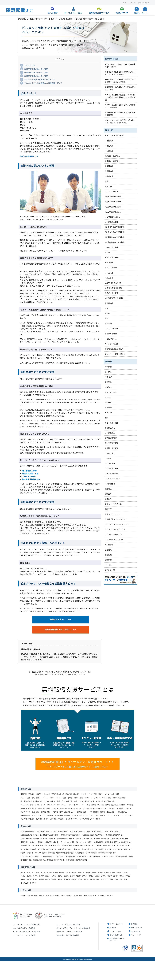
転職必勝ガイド (36, 19)
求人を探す (53, 12)
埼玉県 (43, 872)
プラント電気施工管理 (86, 801)
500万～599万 (55, 895)
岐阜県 (78, 876)
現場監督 (108, 458)
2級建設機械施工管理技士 (114, 242)
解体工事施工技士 (111, 257)
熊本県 (80, 879)
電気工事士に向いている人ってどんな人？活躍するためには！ (58, 674)
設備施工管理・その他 (41, 801)
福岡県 (53, 879)
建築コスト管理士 (97, 849)
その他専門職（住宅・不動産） (91, 819)
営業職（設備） (82, 812)
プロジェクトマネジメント (115, 529)
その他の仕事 (110, 570)
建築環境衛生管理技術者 (114, 349)
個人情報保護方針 (116, 935)
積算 (106, 417)
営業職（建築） (46, 812)
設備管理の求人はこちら (61, 619)
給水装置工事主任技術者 (114, 298)
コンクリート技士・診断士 (115, 354)
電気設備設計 (56, 794)
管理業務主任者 (111, 333)
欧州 (116, 879)
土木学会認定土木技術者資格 (65, 856)
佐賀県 (74, 879)
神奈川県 (30, 872)
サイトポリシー (136, 928)
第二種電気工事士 (29, 470)
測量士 (107, 181)
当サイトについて (129, 3)
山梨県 (66, 876)
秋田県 (23, 876)
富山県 (47, 876)
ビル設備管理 (110, 483)
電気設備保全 (122, 812)
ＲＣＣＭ (38, 853)
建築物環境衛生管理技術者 (103, 842)
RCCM (107, 313)
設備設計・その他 (79, 794)
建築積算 (122, 805)
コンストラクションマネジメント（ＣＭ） (67, 808)
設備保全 (108, 499)
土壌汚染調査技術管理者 (107, 853)
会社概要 (113, 928)
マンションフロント (112, 478)
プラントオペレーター (77, 805)
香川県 (41, 879)
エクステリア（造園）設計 (30, 812)
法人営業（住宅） (42, 819)
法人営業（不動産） (28, 819)
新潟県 (41, 876)
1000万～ (110, 895)
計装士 (107, 308)
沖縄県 (92, 879)
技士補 (107, 252)
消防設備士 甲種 (37, 845)
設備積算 (24, 808)
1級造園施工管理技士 (47, 838)
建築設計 (24, 794)
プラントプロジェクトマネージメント (54, 805)
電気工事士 (109, 278)
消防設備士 (109, 303)
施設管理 (108, 489)
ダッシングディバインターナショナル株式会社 (73, 928)
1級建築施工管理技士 (113, 196)
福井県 (60, 876)
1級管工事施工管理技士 (94, 831)
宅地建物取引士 (111, 338)
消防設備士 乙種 (50, 845)
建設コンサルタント (112, 514)
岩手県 (118, 872)
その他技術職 (94, 812)
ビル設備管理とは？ (30, 156)
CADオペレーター (111, 191)
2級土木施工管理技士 (113, 212)
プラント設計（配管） (95, 794)
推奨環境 (134, 924)
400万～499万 (44, 895)
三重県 (97, 876)
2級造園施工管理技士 (64, 838)
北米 (121, 879)
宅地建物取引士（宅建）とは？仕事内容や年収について (120, 65)
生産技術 (108, 377)
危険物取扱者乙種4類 (113, 283)
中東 (111, 879)
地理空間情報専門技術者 (65, 853)
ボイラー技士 (77, 845)
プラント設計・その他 (64, 797)
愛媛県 (35, 879)
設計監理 (108, 372)
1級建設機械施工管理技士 (114, 237)
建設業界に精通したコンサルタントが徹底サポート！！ (77, 764)
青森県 (112, 872)
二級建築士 (109, 145)
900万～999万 (100, 895)
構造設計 (108, 402)
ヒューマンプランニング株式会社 (69, 924)
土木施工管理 (110, 433)
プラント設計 (110, 463)
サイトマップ (136, 935)
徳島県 (23, 879)
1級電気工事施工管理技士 (114, 227)
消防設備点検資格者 (64, 845)
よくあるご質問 (115, 931)
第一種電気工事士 (109, 845)
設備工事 (108, 494)
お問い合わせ (136, 931)
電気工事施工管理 (111, 443)
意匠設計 (108, 397)
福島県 (35, 876)
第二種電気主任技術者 (46, 849)
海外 (97, 879)
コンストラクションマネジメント (117, 524)
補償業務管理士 (91, 853)
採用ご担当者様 (143, 3)
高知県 (29, 879)
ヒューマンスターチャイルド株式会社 (26, 931)
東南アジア (105, 879)
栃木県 (61, 872)
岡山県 (109, 876)
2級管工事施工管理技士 (113, 831)
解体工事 (108, 509)
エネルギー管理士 (111, 328)
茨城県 (49, 872)
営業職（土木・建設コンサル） (117, 519)
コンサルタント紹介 (73, 12)
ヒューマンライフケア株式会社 (24, 935)
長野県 (72, 876)
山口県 (115, 876)
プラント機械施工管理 (69, 801)
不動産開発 (59, 815)
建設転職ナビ (23, 19)
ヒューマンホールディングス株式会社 (26, 924)
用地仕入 (108, 565)
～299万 (23, 895)
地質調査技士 (79, 853)
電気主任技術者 (111, 267)
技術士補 (108, 323)
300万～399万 (33, 895)
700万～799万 (78, 895)
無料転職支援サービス (99, 12)
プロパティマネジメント (114, 539)
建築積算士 (109, 176)
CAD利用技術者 (72, 842)
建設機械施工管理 (111, 448)
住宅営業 (108, 549)
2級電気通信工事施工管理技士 (93, 835)
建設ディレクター (111, 392)
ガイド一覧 (85, 672)
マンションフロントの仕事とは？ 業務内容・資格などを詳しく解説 (119, 121)
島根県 (121, 876)
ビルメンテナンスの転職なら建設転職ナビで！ (43, 83)
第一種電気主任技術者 (28, 849)
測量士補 (108, 186)
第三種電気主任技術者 (63, 849)
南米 (125, 879)
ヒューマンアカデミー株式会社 (24, 928)
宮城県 (125, 872)
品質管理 (108, 382)
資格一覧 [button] (109, 130)
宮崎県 (86, 879)
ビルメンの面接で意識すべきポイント (39, 79)
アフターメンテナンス (113, 504)
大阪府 (67, 872)
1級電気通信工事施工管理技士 (70, 835)
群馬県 (55, 872)
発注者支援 (32, 808)
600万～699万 (66, 895)
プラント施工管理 (111, 468)
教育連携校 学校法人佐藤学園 (68, 935)
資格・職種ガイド (50, 19)
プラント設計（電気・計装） (31, 797)
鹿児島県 (67, 879)
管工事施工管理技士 (112, 217)
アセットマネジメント (113, 534)
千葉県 (37, 872)
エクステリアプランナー (91, 838)
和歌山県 (81, 872)
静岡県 (84, 876)
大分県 (60, 879)
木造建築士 (109, 151)
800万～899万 (89, 895)
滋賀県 (100, 872)
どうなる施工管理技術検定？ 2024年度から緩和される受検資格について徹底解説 (120, 97)
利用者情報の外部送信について (117, 939)
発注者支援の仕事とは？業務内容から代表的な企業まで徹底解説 (120, 73)
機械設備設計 (67, 794)
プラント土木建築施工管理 (105, 801)
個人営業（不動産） (57, 819)
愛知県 (91, 876)
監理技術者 (109, 262)
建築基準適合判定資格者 (124, 856)
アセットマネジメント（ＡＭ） (83, 815)
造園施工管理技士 (111, 247)
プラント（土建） (49, 797)
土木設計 (108, 412)
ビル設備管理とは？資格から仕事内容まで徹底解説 (120, 113)
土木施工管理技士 (111, 222)
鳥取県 (128, 876)
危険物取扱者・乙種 (30, 473)
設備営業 (108, 560)
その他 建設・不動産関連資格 (76, 860)
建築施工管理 (110, 428)
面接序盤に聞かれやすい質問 (36, 69)
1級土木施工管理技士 (113, 206)
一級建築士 (109, 140)
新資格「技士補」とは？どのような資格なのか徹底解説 (120, 106)
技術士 (107, 318)
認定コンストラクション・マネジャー (118, 849)
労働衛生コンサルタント (55, 860)
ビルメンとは (29, 65)
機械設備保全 (25, 815)
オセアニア (24, 883)
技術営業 (108, 367)
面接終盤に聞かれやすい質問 (36, 76)
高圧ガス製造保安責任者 (114, 135)
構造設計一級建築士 (112, 156)
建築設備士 (109, 166)
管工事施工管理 (111, 438)
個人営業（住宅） (72, 819)
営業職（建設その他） (108, 812)
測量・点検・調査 (111, 423)
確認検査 (120, 808)
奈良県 (94, 872)
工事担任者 (109, 272)
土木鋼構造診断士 (47, 856)
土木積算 (130, 805)
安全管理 (108, 387)
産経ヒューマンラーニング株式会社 (69, 931)
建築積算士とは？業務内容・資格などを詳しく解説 (120, 88)
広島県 (103, 876)
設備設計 (108, 407)
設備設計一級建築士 (112, 161)
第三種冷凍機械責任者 (31, 479)
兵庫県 (74, 872)
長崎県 (47, 879)
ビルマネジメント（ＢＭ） (123, 815)
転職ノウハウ (122, 12)
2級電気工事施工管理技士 (114, 232)
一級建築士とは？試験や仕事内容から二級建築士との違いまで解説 (120, 80)
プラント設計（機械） (112, 794)
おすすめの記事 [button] (112, 58)
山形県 (29, 876)
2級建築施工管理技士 (113, 201)
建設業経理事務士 (39, 860)
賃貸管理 (67, 815)
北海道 (106, 872)
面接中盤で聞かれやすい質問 (36, 72)
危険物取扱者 (25, 845)
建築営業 (108, 555)
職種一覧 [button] (109, 361)
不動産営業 (109, 544)
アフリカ (33, 883)
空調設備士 (109, 171)
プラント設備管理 (111, 473)
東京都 (23, 872)
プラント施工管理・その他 (30, 805)
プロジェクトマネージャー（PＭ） (95, 808)
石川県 (53, 876)
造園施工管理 (110, 453)
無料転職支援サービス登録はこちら (60, 629)
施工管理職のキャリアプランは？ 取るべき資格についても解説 (55, 672)
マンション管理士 (111, 344)
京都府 (87, 872)
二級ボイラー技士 (29, 476)
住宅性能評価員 (26, 860)
